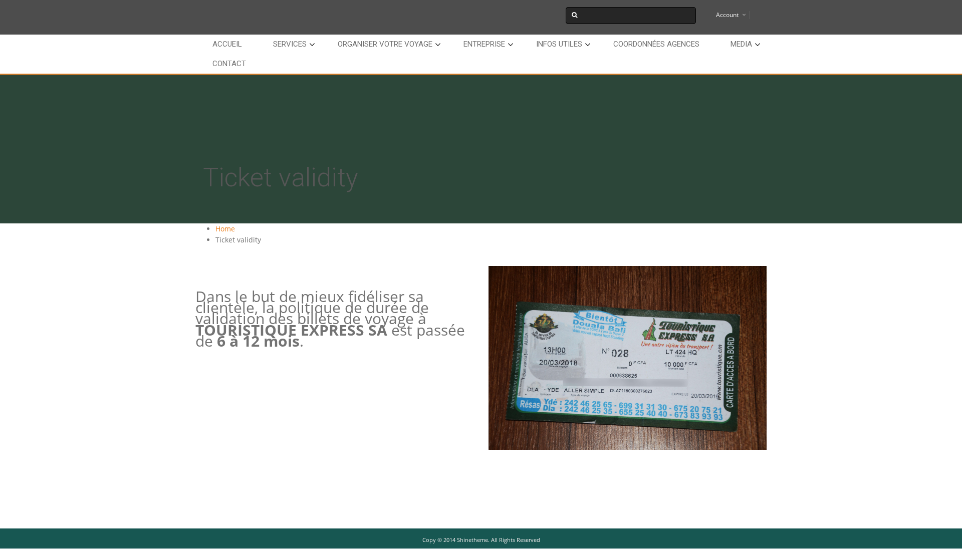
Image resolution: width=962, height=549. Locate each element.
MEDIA (741, 44)
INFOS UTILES (559, 44)
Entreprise (484, 44)
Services (290, 44)
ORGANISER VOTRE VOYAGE (385, 44)
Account (727, 15)
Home (225, 228)
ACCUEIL (227, 44)
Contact (229, 63)
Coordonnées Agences (656, 44)
